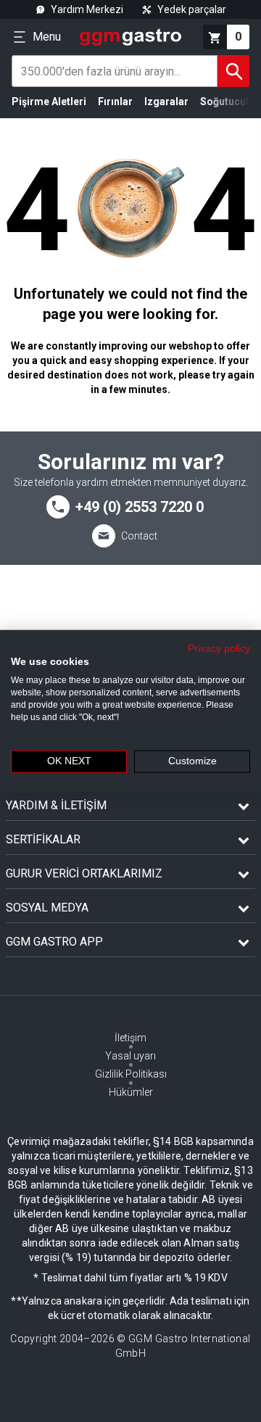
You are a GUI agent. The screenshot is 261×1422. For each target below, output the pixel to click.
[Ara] (233, 71)
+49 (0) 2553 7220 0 (139, 507)
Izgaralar (166, 101)
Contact (139, 536)
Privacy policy (219, 647)
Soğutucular (229, 101)
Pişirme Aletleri (49, 101)
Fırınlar (115, 101)
